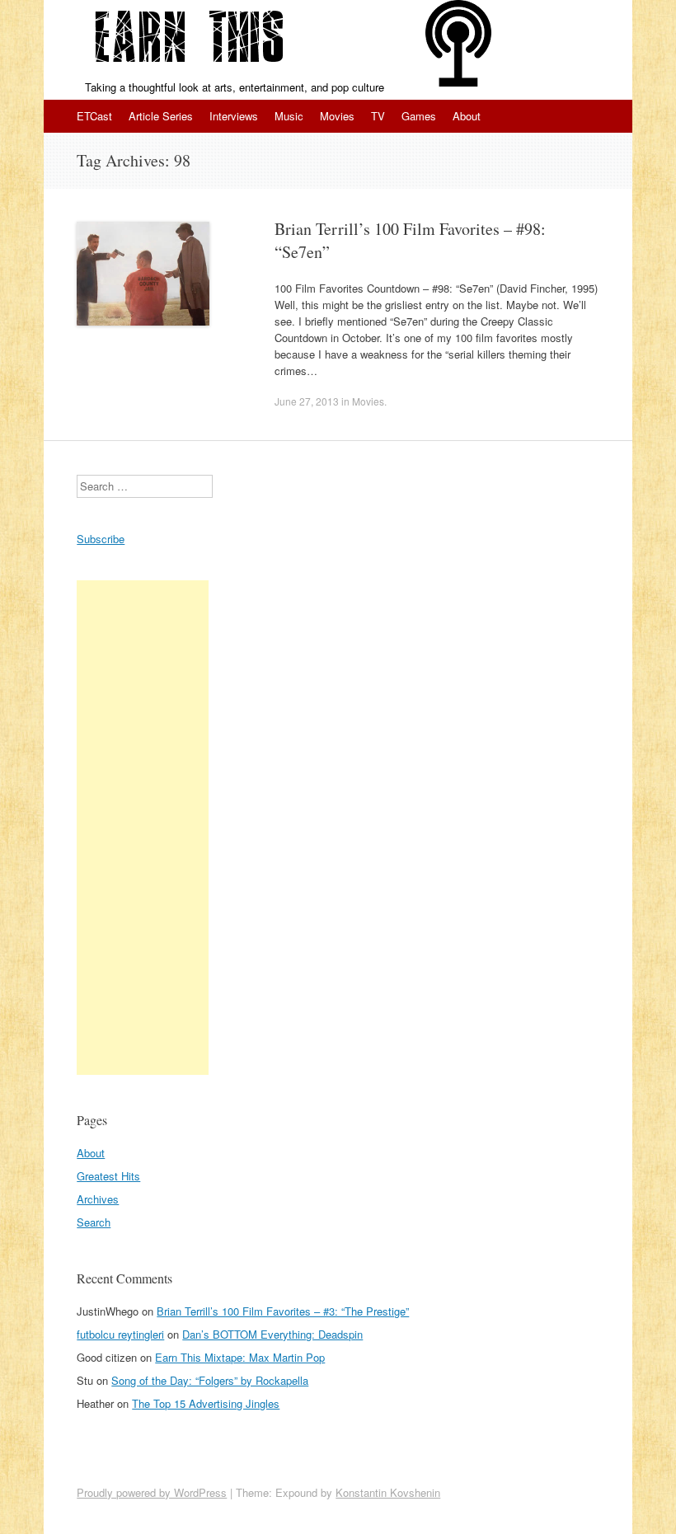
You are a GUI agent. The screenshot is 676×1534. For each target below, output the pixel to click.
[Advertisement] (143, 827)
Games (418, 116)
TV (378, 116)
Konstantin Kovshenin (388, 1492)
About (467, 116)
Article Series (161, 116)
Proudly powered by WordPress (152, 1492)
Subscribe (100, 539)
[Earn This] (189, 39)
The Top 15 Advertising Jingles (205, 1403)
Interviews (233, 116)
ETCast (94, 116)
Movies (337, 116)
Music (289, 116)
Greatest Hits (108, 1176)
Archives (98, 1199)
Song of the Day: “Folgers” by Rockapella (209, 1380)
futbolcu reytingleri (120, 1334)
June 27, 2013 (307, 401)
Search (93, 1222)
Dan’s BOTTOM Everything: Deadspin (272, 1334)
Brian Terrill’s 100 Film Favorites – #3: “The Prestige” (283, 1311)
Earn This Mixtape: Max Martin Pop (240, 1357)
